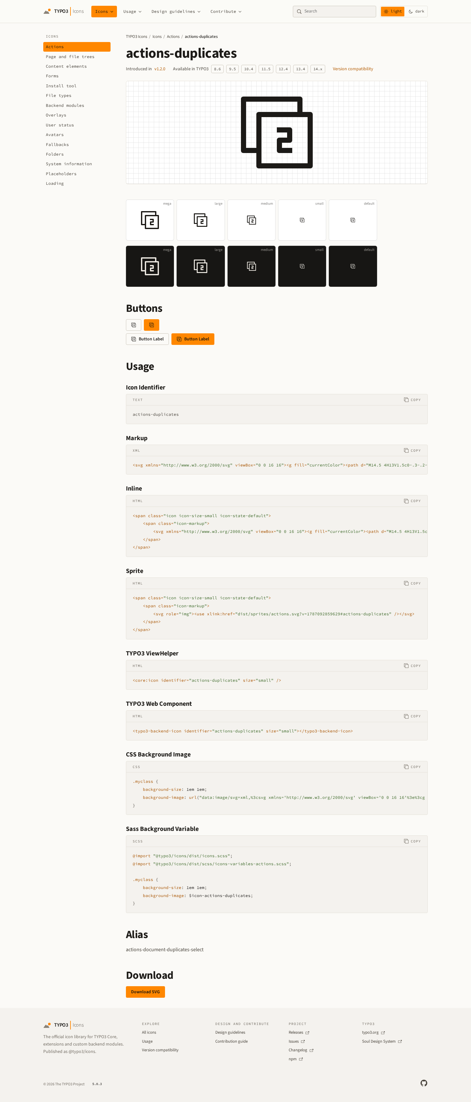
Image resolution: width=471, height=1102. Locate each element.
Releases (296, 1032)
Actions (173, 36)
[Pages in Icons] (111, 11)
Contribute (223, 11)
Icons (101, 11)
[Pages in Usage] (140, 11)
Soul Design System (379, 1041)
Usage (129, 11)
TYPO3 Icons (136, 36)
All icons (149, 1032)
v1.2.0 (159, 69)
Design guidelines (173, 11)
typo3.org (370, 1032)
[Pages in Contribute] (240, 11)
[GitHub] (424, 1083)
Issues (294, 1041)
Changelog (298, 1050)
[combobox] (338, 11)
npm (293, 1059)
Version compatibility (353, 69)
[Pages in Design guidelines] (199, 11)
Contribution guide (231, 1041)
